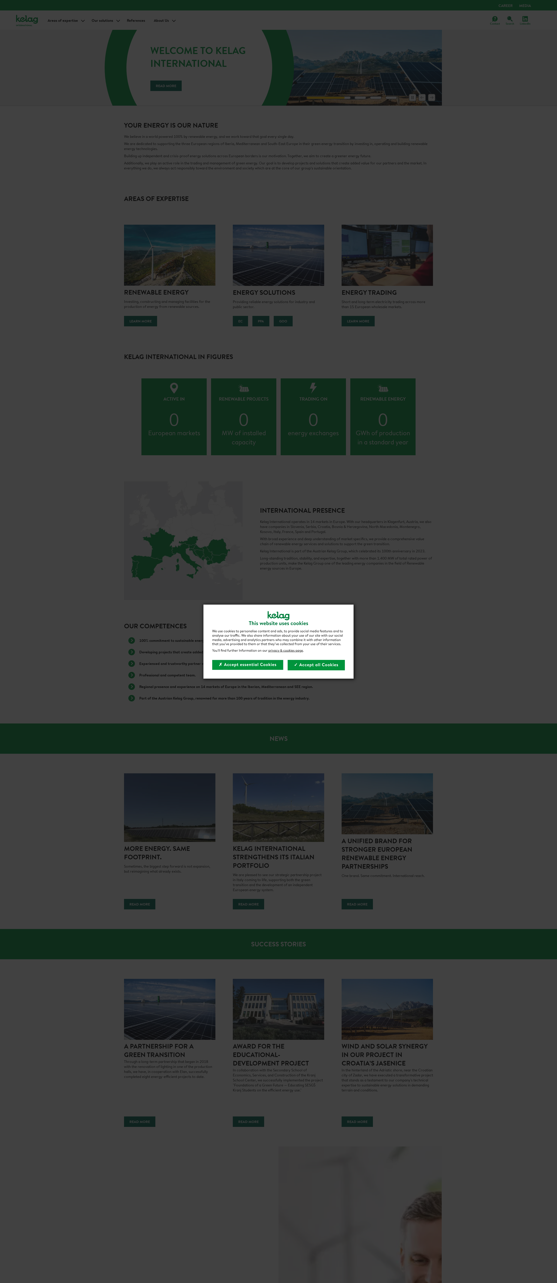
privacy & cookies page (285, 650)
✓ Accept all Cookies (316, 665)
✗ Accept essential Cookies (248, 665)
